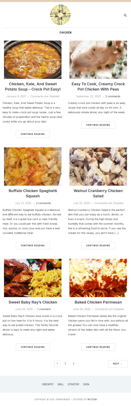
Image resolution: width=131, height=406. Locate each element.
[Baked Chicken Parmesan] (98, 277)
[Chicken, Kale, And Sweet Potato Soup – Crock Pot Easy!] (33, 59)
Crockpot (48, 384)
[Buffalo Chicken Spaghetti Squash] (33, 166)
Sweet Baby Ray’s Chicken (32, 302)
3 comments (43, 203)
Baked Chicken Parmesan (98, 302)
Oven (86, 384)
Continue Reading (33, 134)
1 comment (44, 309)
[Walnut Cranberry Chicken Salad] (98, 166)
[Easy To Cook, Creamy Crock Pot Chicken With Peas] (98, 59)
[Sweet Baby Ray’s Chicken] (33, 277)
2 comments (112, 96)
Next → (118, 363)
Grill (61, 384)
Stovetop (73, 384)
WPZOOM (92, 399)
